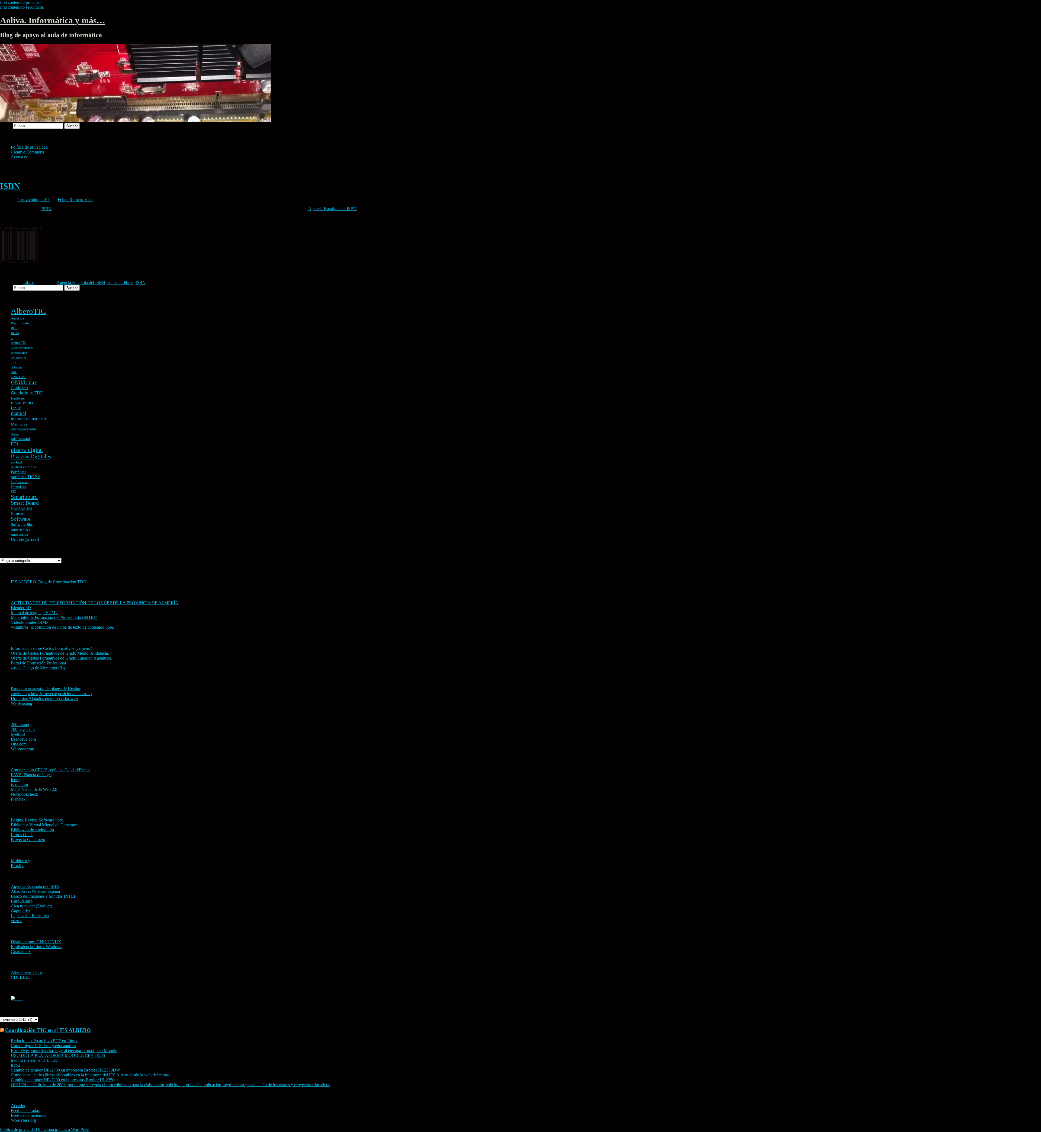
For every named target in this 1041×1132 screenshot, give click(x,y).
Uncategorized (25, 539)
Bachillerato (20, 323)
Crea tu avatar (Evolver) (31, 906)
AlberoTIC (28, 311)
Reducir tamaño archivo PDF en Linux (44, 1040)
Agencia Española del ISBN (332, 208)
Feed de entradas (25, 1110)
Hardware (18, 398)
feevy (15, 779)
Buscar (6, 125)
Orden (15, 434)
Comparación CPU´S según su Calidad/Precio (50, 770)
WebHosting (21, 703)
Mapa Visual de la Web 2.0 (34, 789)
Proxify (17, 865)
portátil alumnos (23, 467)
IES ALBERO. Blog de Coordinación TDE (48, 582)
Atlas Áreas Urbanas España (35, 891)
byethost (18, 734)
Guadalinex (19, 388)
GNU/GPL (18, 377)
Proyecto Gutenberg (28, 839)
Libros (28, 282)
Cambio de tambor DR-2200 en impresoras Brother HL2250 (62, 1079)
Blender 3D (21, 607)
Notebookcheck (24, 794)
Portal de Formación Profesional (38, 663)
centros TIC (18, 343)
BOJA (15, 333)
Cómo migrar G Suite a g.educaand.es (43, 1045)
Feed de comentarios (28, 1115)
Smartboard (24, 497)
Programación (19, 482)
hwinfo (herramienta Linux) (34, 1060)
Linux (16, 408)
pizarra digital (27, 450)
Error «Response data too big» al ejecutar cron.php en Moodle (64, 1050)
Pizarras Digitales (31, 456)
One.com (19, 744)
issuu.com (19, 784)
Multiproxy (20, 860)
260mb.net (20, 724)
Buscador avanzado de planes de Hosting (46, 688)
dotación (16, 367)
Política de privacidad (29, 147)
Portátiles (18, 472)
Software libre (22, 524)
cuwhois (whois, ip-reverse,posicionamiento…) (51, 693)
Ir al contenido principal (20, 2)
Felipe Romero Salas (75, 199)
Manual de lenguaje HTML (34, 612)
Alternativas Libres (27, 972)
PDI (14, 443)
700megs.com (23, 729)
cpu (13, 362)
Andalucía (17, 318)
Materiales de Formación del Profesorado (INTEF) (54, 617)
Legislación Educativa (30, 915)
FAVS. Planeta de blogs (31, 774)
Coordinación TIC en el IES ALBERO (48, 1030)
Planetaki (19, 799)
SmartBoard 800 (21, 509)
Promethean (18, 487)
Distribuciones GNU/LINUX (36, 941)
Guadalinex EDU (27, 392)
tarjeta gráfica (19, 534)
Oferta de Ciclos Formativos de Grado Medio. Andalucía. (60, 653)
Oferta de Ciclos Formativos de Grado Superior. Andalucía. (61, 658)
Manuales (19, 424)
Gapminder (20, 911)
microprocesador (23, 429)
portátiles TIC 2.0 (25, 477)
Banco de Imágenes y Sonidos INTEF (43, 896)
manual (18, 413)
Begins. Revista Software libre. (37, 820)
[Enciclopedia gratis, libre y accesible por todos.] (17, 998)
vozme (16, 920)
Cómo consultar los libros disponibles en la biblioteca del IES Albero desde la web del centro (90, 1075)
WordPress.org (23, 1120)
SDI (13, 492)
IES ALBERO (22, 403)
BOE (14, 328)
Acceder (18, 1105)
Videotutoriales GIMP (30, 622)
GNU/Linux (24, 382)
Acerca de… (22, 157)
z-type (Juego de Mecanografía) (38, 668)
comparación (19, 352)
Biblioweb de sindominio (32, 829)
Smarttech (18, 513)
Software (21, 519)
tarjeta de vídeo (20, 529)
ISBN (10, 186)
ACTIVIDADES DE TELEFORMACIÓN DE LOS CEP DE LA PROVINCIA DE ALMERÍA (94, 602)
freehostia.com (23, 739)
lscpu (15, 1065)
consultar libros (120, 282)
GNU (14, 372)
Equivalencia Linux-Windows (36, 946)
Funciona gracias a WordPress (63, 1129)
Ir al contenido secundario (22, 7)
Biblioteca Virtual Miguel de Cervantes (44, 825)
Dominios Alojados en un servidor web (44, 698)
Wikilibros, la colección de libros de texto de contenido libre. (62, 627)
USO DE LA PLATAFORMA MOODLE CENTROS (58, 1055)
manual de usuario (28, 418)
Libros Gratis (22, 834)
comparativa (18, 357)
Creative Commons (27, 152)
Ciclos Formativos (22, 347)
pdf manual (20, 439)
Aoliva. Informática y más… (52, 20)
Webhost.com (22, 749)
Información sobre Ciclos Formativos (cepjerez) (51, 648)
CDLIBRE (20, 977)
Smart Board (25, 503)
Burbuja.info (22, 901)
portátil (16, 462)
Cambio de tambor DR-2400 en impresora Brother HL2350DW (65, 1070)
